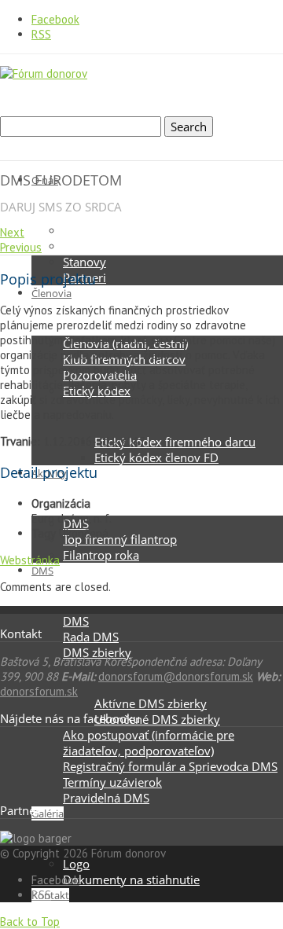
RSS (41, 34)
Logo (76, 864)
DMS (42, 571)
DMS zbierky (97, 652)
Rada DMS (91, 636)
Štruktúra (88, 246)
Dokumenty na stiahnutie (131, 879)
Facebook (55, 19)
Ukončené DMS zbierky (157, 719)
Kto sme (85, 230)
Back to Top (30, 921)
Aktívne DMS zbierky (150, 703)
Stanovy (84, 262)
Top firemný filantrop (120, 539)
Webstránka (30, 560)
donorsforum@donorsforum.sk (175, 676)
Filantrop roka (101, 555)
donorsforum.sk (39, 691)
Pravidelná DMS (106, 798)
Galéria (47, 813)
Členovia (51, 293)
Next (12, 232)
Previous (21, 247)
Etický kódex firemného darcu (174, 442)
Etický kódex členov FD (156, 457)
